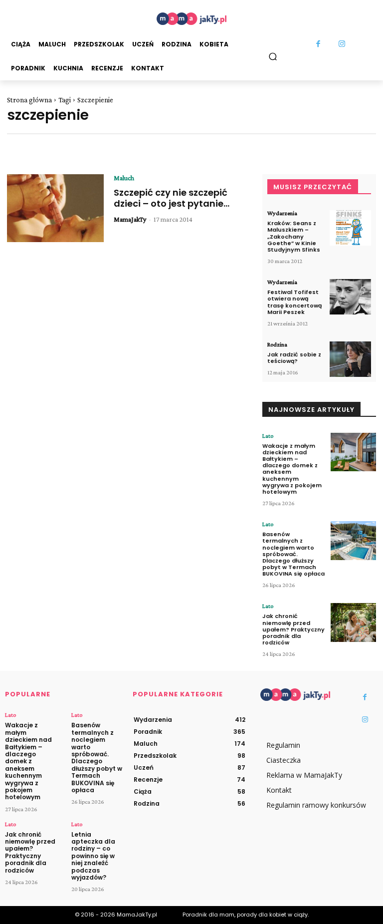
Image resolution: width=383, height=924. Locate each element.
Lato (267, 436)
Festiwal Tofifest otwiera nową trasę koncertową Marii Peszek (294, 302)
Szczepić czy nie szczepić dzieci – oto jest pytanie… (171, 198)
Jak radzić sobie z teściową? (294, 357)
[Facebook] (318, 44)
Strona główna (29, 100)
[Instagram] (342, 44)
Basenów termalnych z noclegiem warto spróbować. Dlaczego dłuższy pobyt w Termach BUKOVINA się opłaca (293, 554)
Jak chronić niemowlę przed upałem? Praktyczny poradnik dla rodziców (293, 629)
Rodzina (277, 344)
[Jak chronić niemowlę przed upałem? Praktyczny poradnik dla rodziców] (353, 622)
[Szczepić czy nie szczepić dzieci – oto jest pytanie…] (55, 208)
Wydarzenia (282, 213)
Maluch (124, 177)
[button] (273, 56)
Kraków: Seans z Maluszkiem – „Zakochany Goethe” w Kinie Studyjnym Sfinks (293, 236)
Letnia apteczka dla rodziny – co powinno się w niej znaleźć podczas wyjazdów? (93, 856)
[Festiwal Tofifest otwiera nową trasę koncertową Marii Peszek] (350, 296)
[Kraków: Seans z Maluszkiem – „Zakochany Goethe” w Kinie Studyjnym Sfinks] (350, 228)
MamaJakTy (130, 219)
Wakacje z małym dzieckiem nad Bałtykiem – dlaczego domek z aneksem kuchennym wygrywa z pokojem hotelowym (292, 469)
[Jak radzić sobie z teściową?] (350, 359)
